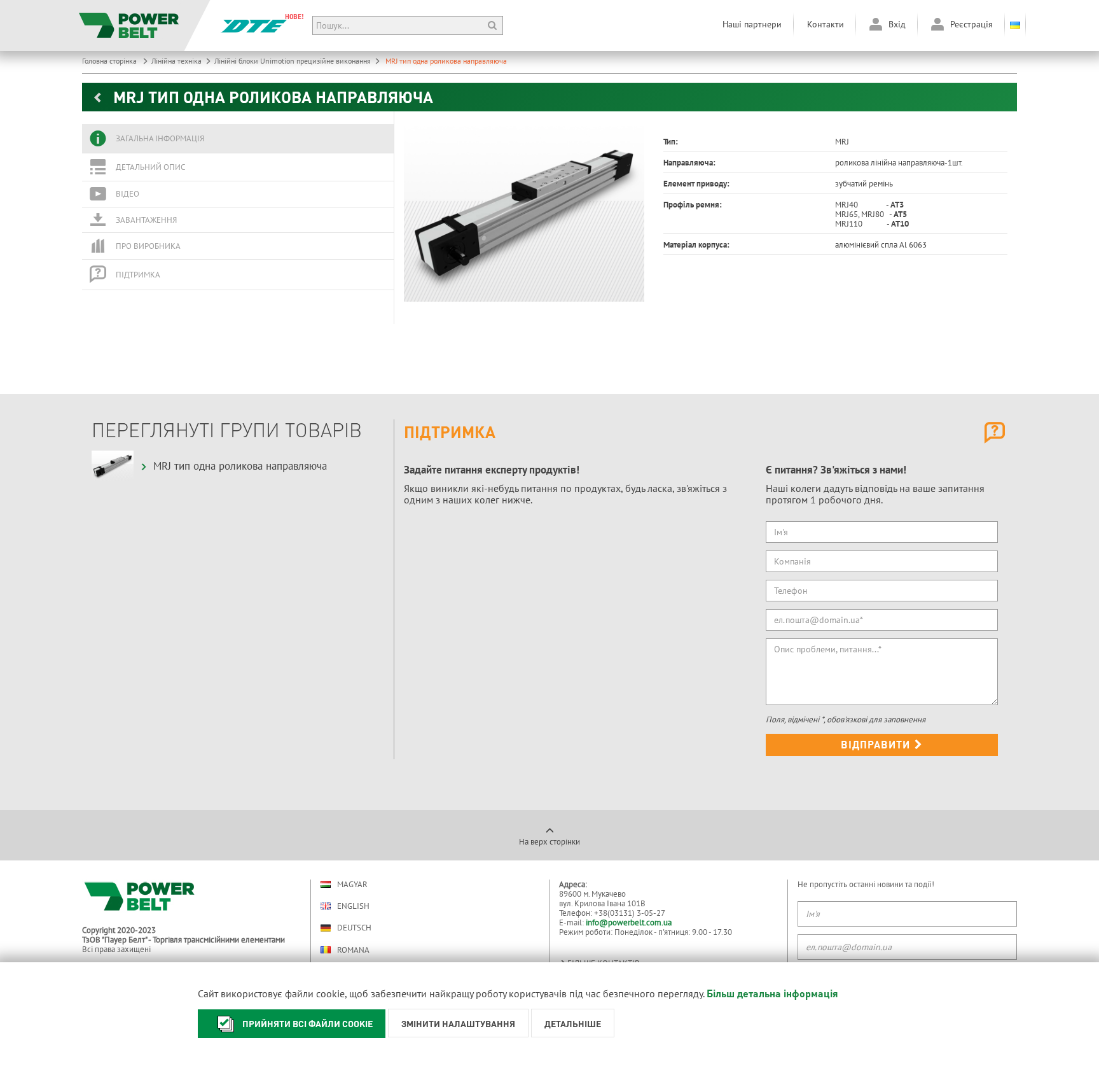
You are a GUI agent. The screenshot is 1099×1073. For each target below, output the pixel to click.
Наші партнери (752, 24)
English (353, 906)
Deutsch (354, 928)
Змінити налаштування (458, 1023)
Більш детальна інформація (772, 993)
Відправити (877, 744)
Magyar (352, 884)
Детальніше (572, 1023)
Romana (353, 950)
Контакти (825, 24)
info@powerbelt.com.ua (629, 922)
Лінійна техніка (176, 61)
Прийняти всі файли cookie (307, 1023)
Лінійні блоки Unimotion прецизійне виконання (292, 61)
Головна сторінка (110, 61)
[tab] (238, 138)
